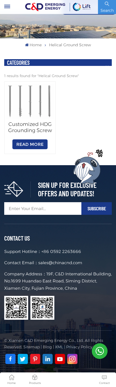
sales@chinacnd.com (60, 262)
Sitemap (31, 346)
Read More (30, 144)
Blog (47, 346)
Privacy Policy (79, 346)
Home (36, 44)
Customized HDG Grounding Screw (30, 127)
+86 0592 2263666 (61, 251)
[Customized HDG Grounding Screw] (29, 101)
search (107, 10)
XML (59, 346)
